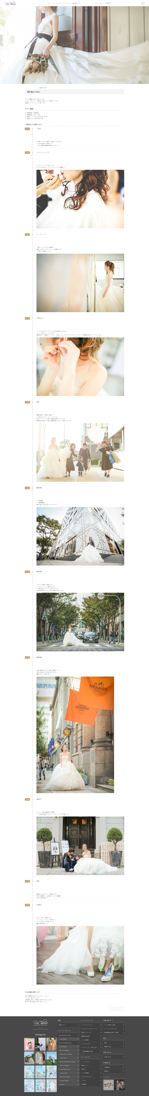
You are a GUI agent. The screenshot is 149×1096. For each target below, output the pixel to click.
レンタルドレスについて (110, 1028)
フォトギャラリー (117, 1009)
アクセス (84, 1080)
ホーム (49, 3)
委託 (105, 1043)
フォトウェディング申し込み (89, 1047)
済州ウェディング (86, 1032)
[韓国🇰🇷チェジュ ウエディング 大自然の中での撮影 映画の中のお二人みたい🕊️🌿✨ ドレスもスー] (40, 1044)
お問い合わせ (107, 1057)
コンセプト (55, 3)
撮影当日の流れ (86, 1036)
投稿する (106, 1071)
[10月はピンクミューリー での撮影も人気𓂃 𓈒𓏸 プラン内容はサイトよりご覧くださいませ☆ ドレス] (29, 1044)
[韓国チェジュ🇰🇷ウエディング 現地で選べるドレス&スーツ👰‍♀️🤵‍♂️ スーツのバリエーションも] (40, 1057)
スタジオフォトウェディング (89, 1028)
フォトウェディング (87, 3)
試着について (62, 1025)
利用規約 (84, 1084)
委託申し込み (107, 1046)
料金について (85, 1065)
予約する (84, 1069)
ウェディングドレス (64, 3)
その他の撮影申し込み (87, 1051)
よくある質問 (85, 1040)
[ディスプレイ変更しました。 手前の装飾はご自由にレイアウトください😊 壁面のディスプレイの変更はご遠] (40, 1071)
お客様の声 (108, 3)
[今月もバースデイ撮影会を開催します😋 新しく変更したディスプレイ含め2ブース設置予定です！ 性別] (29, 1071)
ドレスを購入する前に (110, 1025)
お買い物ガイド (76, 3)
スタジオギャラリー (87, 1077)
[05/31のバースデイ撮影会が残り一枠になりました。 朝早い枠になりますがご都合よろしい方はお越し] (51, 1085)
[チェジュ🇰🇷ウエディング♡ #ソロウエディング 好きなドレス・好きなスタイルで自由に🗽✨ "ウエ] (29, 1057)
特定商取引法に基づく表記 (111, 1032)
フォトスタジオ (99, 3)
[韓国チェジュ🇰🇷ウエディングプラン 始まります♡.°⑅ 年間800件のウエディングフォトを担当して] (51, 1057)
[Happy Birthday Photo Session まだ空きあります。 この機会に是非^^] (29, 1085)
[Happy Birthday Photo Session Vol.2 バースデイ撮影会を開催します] (40, 1085)
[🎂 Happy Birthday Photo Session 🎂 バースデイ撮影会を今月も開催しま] (51, 1071)
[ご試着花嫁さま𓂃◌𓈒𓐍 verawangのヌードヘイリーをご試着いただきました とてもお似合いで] (51, 1044)
